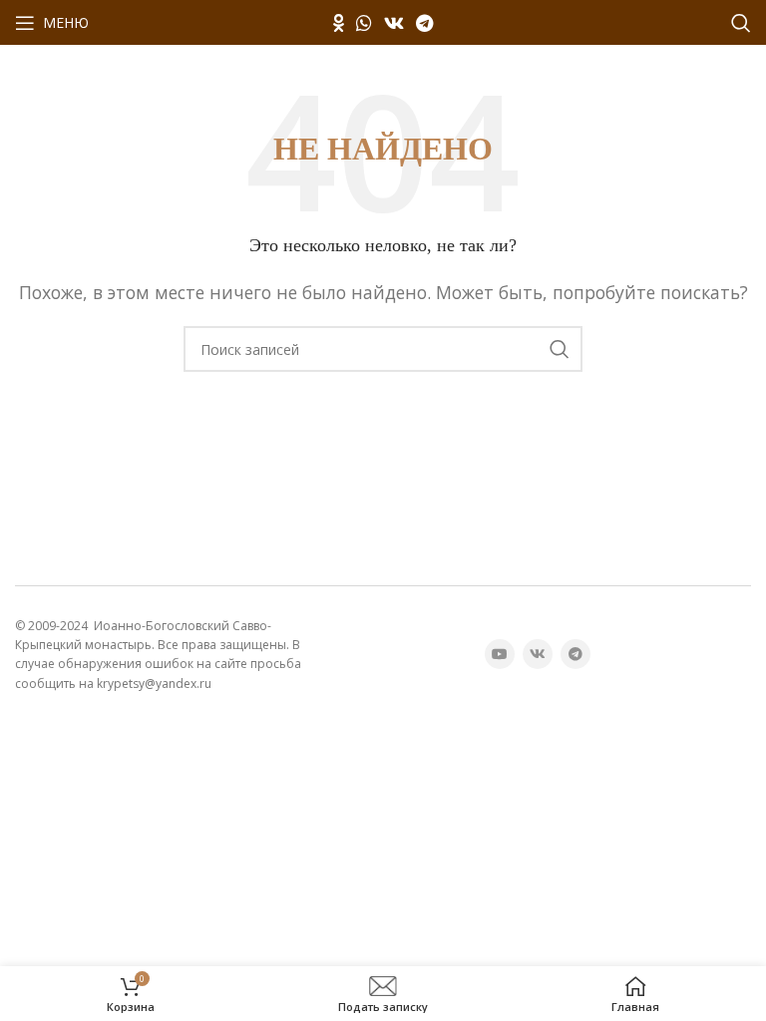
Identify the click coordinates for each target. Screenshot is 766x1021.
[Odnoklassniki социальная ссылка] (338, 23)
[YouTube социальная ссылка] (500, 654)
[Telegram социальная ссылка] (424, 23)
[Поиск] (741, 23)
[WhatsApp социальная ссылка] (364, 23)
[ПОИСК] (559, 349)
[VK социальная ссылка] (394, 23)
